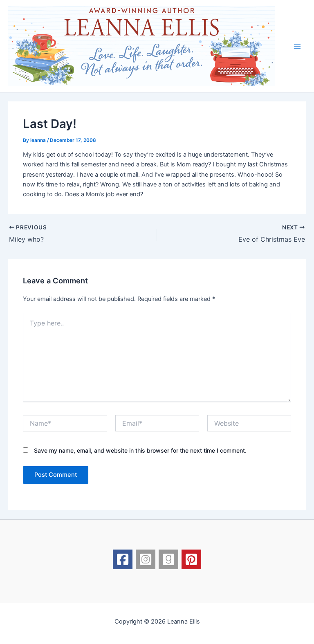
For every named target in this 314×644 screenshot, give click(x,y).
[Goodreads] (168, 559)
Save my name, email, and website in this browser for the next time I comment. (140, 450)
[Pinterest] (191, 559)
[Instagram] (145, 559)
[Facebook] (122, 559)
